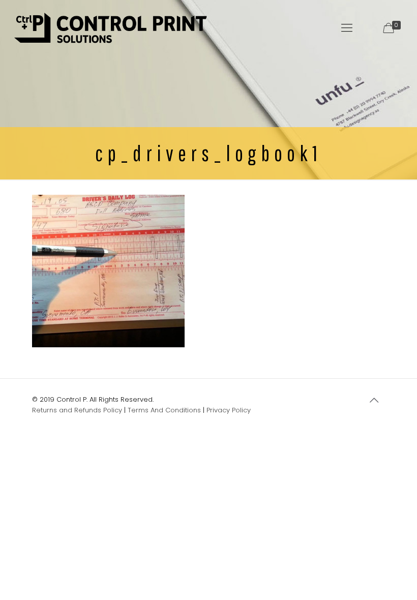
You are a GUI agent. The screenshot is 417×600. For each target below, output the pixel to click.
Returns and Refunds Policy (77, 410)
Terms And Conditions (164, 410)
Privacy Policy (228, 410)
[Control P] (110, 28)
